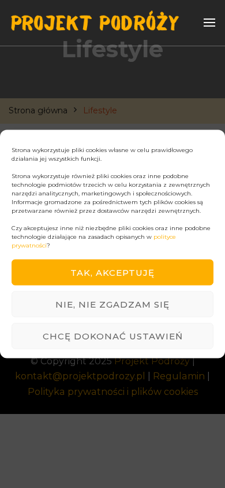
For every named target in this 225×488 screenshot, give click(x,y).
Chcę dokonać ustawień (113, 335)
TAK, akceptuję (112, 272)
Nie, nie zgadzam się (112, 303)
